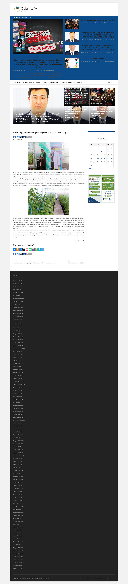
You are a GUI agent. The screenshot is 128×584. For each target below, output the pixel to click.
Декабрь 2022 (17, 411)
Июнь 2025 (16, 322)
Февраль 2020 (17, 512)
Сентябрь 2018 (17, 562)
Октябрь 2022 (17, 417)
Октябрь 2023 (17, 381)
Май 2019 (16, 539)
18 (94, 158)
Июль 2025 (16, 319)
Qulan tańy (29, 8)
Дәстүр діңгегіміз (98, 59)
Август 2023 (16, 387)
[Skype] (39, 249)
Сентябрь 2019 (17, 527)
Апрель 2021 (16, 470)
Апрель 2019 (16, 542)
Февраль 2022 (17, 441)
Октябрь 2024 (17, 345)
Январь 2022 (16, 444)
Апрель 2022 (16, 435)
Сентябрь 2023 (17, 384)
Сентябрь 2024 (17, 348)
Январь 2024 (16, 372)
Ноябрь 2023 (16, 378)
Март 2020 (16, 509)
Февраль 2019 (17, 548)
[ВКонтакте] (14, 249)
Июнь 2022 (16, 429)
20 (101, 158)
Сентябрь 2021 (17, 455)
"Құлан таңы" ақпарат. (20, 70)
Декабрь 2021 (17, 447)
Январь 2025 (16, 337)
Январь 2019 (16, 550)
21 (105, 158)
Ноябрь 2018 (16, 556)
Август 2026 (16, 280)
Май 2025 (16, 325)
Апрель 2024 (16, 363)
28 (105, 162)
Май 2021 (16, 467)
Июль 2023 (16, 390)
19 (98, 158)
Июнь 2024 (16, 357)
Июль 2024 (16, 354)
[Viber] (33, 249)
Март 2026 (16, 295)
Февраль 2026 (17, 298)
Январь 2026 (16, 301)
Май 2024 (16, 360)
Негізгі (72, 578)
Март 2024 (16, 366)
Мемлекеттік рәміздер (51, 82)
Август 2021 (16, 458)
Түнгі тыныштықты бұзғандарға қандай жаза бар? (98, 20)
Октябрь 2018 (17, 559)
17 (91, 158)
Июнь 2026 (16, 286)
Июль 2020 (16, 497)
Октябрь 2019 (17, 524)
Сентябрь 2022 (17, 420)
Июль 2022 (16, 426)
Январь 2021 (16, 479)
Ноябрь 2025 (16, 307)
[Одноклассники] (17, 249)
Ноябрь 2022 (16, 414)
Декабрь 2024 (17, 340)
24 (91, 162)
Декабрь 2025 (17, 304)
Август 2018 (16, 565)
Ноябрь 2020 (16, 485)
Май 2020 (16, 503)
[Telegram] (42, 249)
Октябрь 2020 (17, 488)
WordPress (36, 578)
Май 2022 (16, 432)
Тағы (38, 82)
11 (94, 155)
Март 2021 (16, 473)
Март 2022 (16, 438)
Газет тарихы (80, 578)
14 (105, 155)
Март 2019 (16, 545)
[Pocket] (27, 249)
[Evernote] (30, 249)
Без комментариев (49, 70)
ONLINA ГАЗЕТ (89, 578)
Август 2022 (16, 423)
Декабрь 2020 (17, 482)
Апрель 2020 (16, 506)
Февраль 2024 (17, 369)
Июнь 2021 (16, 464)
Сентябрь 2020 (17, 491)
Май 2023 (16, 396)
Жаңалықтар (37, 57)
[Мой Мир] (20, 249)
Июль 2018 (16, 568)
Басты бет (17, 82)
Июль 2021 (16, 461)
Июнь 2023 (16, 393)
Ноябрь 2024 (16, 343)
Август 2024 (16, 351)
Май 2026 (16, 289)
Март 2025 (16, 331)
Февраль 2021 (17, 476)
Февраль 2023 (17, 405)
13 (101, 155)
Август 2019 (16, 530)
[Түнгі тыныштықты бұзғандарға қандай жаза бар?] (72, 24)
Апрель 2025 (16, 328)
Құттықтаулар (67, 82)
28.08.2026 (39, 70)
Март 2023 (16, 402)
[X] (23, 249)
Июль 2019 (16, 533)
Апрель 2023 (16, 399)
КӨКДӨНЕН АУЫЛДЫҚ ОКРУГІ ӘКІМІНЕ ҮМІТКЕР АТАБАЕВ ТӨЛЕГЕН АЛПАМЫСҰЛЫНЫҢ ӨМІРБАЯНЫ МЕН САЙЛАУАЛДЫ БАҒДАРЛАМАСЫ (98, 48)
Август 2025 (16, 316)
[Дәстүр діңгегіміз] (72, 63)
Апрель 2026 (16, 292)
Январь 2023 (16, 408)
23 (112, 158)
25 (94, 162)
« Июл (89, 168)
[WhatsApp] (36, 249)
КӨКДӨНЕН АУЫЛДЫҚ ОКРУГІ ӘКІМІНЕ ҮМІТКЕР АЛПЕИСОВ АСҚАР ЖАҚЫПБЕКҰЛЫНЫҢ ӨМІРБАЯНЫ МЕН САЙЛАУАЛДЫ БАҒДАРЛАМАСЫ (98, 35)
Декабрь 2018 (17, 553)
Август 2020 (16, 494)
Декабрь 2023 (17, 375)
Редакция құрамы (110, 577)
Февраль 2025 (17, 334)
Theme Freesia (30, 578)
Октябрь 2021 (17, 452)
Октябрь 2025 (17, 310)
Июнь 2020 (16, 500)
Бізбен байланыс (99, 578)
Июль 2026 (16, 283)
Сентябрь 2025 (17, 313)
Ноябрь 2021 (16, 449)
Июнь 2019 (16, 536)
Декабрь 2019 (17, 518)
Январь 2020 (16, 515)
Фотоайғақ (78, 82)
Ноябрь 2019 (16, 521)
